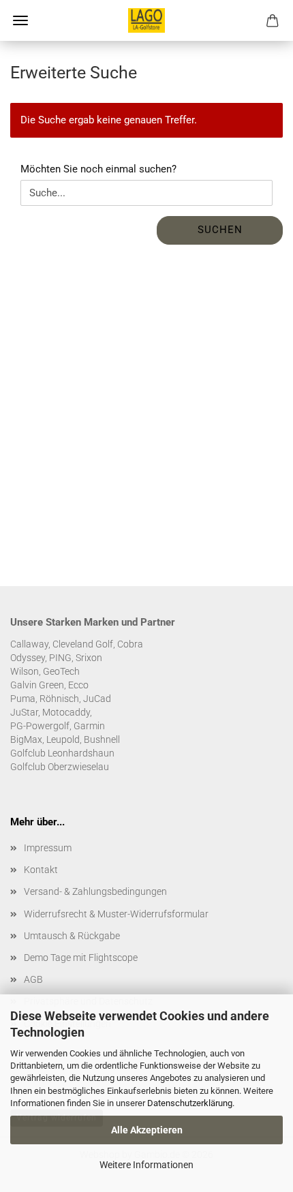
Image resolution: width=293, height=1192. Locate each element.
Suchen (220, 230)
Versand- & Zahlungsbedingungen (95, 891)
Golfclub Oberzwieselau (59, 766)
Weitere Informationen (146, 1164)
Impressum (48, 847)
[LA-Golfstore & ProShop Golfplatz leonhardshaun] (146, 20)
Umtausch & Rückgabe (72, 935)
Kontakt (41, 869)
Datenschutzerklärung (189, 1103)
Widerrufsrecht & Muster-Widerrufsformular (116, 913)
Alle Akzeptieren (147, 1130)
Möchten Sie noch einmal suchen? (98, 169)
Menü (20, 20)
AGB (33, 979)
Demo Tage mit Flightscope (81, 957)
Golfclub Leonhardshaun (62, 753)
